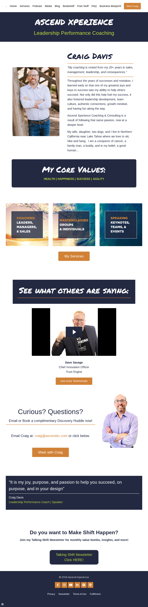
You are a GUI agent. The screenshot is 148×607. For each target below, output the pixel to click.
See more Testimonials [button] (73, 381)
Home (13, 6)
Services (25, 6)
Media (48, 6)
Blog (57, 6)
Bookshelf (68, 6)
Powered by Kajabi (74, 599)
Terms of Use (79, 594)
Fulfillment (95, 594)
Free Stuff (83, 6)
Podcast (37, 6)
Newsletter (64, 594)
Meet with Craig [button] (50, 452)
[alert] (2, 604)
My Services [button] (74, 256)
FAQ (94, 6)
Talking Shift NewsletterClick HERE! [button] (74, 557)
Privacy (51, 594)
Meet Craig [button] (132, 6)
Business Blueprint (110, 6)
